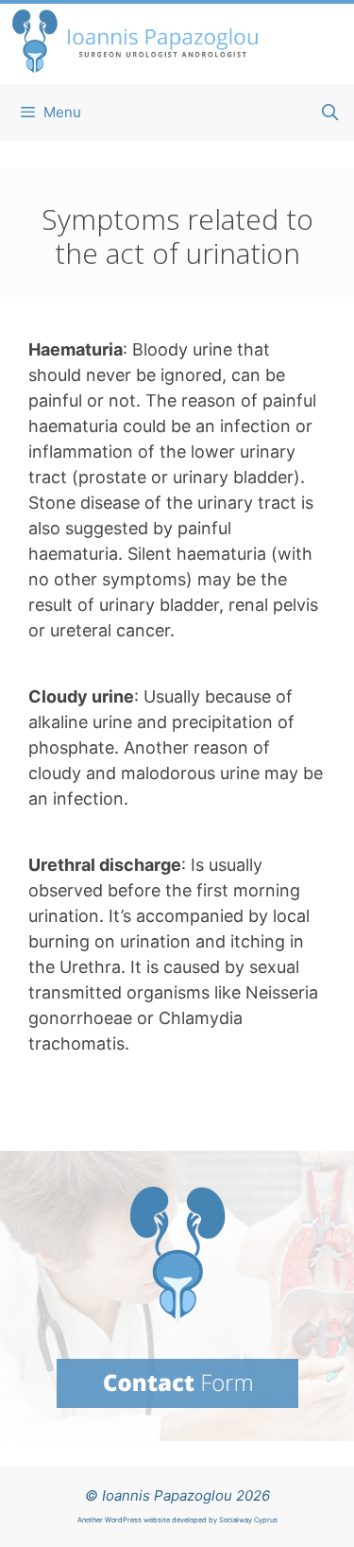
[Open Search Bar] (329, 112)
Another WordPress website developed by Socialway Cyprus (177, 1520)
